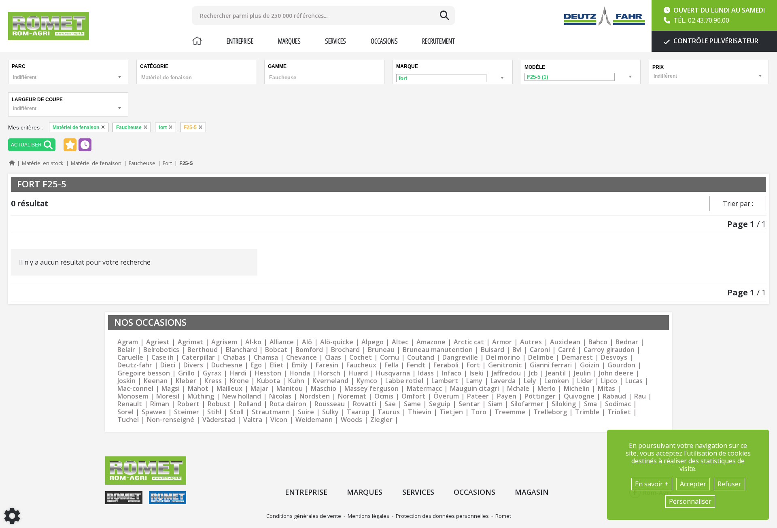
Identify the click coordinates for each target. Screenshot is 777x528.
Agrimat (190, 342)
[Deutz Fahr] (604, 15)
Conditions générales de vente (303, 516)
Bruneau (381, 350)
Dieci (167, 365)
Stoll (236, 412)
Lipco (609, 381)
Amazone (431, 342)
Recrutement (438, 41)
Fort (473, 365)
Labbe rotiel (404, 381)
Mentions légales (368, 516)
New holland (241, 396)
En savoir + (652, 483)
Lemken (556, 381)
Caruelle (130, 357)
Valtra (252, 420)
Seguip (439, 404)
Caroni (540, 350)
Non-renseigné (170, 420)
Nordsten (314, 396)
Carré (566, 350)
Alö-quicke (336, 342)
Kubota (268, 381)
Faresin (327, 365)
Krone (239, 381)
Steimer (186, 412)
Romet (503, 516)
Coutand (420, 357)
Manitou (289, 388)
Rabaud (614, 396)
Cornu (389, 357)
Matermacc (424, 388)
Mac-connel (135, 388)
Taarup (358, 412)
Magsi (170, 388)
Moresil (167, 396)
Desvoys (614, 357)
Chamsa (266, 357)
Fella (391, 365)
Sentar (469, 404)
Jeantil (556, 373)
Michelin (577, 388)
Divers (193, 365)
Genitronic (505, 365)
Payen (506, 396)
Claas (333, 357)
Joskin (126, 381)
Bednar (627, 342)
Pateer (478, 396)
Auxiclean (565, 342)
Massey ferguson (371, 388)
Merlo (546, 388)
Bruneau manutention (438, 350)
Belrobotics (161, 350)
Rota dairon (288, 404)
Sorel (125, 412)
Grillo (186, 373)
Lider (585, 381)
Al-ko (253, 342)
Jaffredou (506, 373)
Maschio (323, 388)
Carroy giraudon (609, 350)
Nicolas (280, 396)
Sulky (330, 412)
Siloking (564, 404)
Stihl (214, 412)
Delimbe (541, 357)
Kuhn (296, 381)
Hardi (237, 373)
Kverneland (330, 381)
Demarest (577, 357)
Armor (502, 342)
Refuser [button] (729, 483)
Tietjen (451, 412)
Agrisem (224, 342)
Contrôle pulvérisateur (715, 40)
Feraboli (446, 365)
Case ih (162, 357)
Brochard (345, 350)
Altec (400, 342)
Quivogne (579, 396)
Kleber (186, 381)
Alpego (372, 342)
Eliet (277, 365)
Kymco (367, 381)
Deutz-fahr (134, 365)
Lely (530, 381)
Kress (213, 381)
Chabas (234, 357)
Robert (188, 404)
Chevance (301, 357)
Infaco (451, 373)
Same (412, 404)
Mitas (606, 388)
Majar (259, 388)
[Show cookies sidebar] (12, 516)
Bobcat (276, 350)
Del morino (503, 357)
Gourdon (621, 365)
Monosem (132, 396)
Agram (127, 342)
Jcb (533, 373)
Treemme (510, 412)
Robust (219, 404)
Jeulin (582, 373)
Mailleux (229, 388)
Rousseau (329, 404)
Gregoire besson (143, 373)
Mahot (198, 388)
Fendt (416, 365)
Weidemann (314, 420)
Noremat (352, 396)
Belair (126, 350)
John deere (616, 373)
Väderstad (218, 420)
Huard (358, 373)
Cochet (360, 357)
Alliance (282, 342)
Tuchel (128, 420)
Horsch (329, 373)
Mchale (518, 388)
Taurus (389, 412)
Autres (531, 342)
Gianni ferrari (551, 365)
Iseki (476, 373)
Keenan (156, 381)
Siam (495, 404)
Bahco (597, 342)
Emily (300, 365)
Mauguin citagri (474, 388)
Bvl (517, 350)
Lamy (474, 381)
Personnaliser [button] (690, 501)
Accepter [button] (693, 483)
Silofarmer (527, 404)
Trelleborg (550, 412)
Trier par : (738, 203)
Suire (306, 412)
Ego (256, 365)
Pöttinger (540, 396)
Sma (590, 404)
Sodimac (618, 404)
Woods (351, 420)
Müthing (200, 396)
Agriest (158, 342)
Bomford (309, 350)
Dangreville (460, 357)
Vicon (278, 420)
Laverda (503, 381)
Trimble (587, 412)
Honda (299, 373)
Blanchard (241, 350)
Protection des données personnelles (442, 516)
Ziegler (381, 420)
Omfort (413, 396)
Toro (478, 412)
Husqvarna (393, 373)
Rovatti (364, 404)
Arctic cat (469, 342)
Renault (129, 404)
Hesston (268, 373)
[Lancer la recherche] (444, 15)
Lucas (634, 381)
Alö (307, 342)
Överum (446, 396)
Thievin (419, 412)
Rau (640, 396)
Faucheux (361, 365)
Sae (390, 404)
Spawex (154, 412)
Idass (426, 373)
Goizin (589, 365)
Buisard (492, 350)
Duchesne (226, 365)
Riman (159, 404)
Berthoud (202, 350)
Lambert (444, 381)
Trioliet (619, 412)
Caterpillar (198, 357)
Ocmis (383, 396)
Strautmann (271, 412)
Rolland (249, 404)
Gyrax (212, 373)
